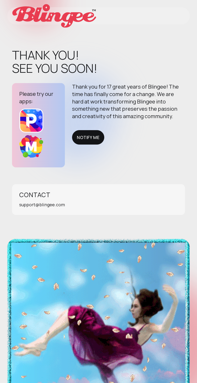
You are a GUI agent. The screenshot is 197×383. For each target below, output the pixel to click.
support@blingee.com (42, 204)
